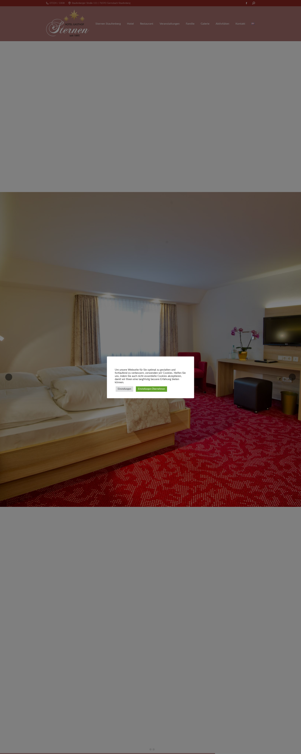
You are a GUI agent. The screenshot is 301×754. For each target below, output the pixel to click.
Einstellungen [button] (124, 389)
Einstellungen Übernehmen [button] (151, 389)
